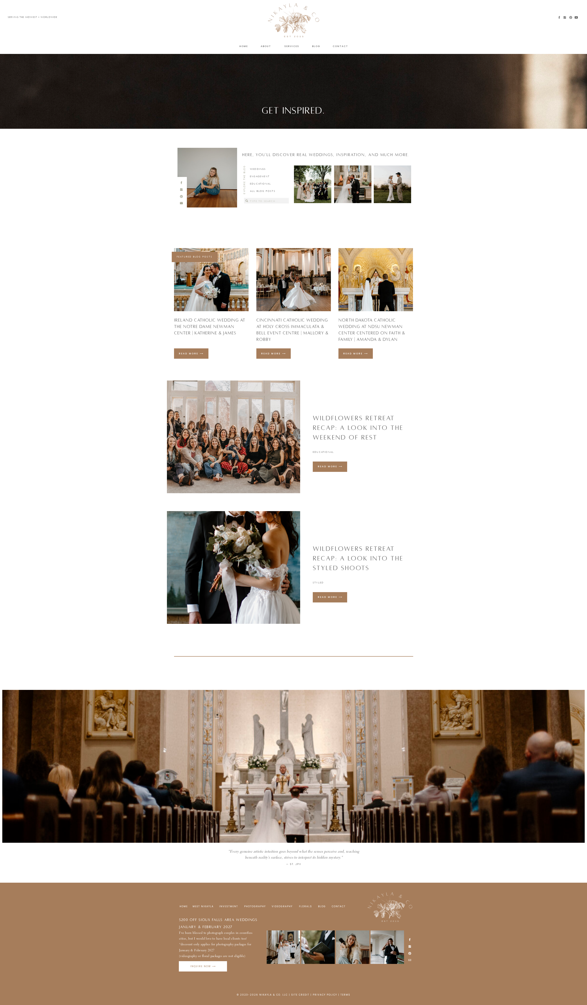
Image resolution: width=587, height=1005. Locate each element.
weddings (258, 169)
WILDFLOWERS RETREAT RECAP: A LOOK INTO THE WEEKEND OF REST (358, 428)
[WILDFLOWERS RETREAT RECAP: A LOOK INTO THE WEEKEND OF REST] (233, 437)
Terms (345, 995)
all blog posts (262, 191)
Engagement (260, 176)
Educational (260, 183)
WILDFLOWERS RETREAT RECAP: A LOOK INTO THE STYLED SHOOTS (358, 558)
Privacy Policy (325, 995)
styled (318, 582)
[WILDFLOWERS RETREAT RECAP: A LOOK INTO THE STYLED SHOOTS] (233, 567)
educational (323, 452)
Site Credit (300, 995)
